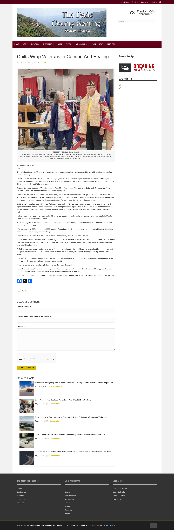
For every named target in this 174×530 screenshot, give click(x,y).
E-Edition (135, 2)
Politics (68, 503)
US (66, 488)
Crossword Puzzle (120, 488)
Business (68, 510)
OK (153, 525)
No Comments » (55, 386)
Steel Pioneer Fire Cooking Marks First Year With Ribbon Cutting (63, 400)
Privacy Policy (109, 525)
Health (67, 514)
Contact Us (125, 2)
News (25, 44)
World (67, 506)
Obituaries (111, 44)
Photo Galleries (119, 496)
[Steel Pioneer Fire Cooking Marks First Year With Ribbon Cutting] (26, 406)
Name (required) (24, 306)
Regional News (97, 44)
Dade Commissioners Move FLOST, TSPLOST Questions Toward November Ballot (70, 434)
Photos (69, 44)
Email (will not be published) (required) (34, 316)
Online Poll (117, 499)
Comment (21, 326)
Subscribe (144, 2)
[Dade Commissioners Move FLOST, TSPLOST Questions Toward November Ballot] (26, 440)
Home (16, 44)
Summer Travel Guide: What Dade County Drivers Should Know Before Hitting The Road (73, 452)
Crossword (81, 44)
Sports (59, 44)
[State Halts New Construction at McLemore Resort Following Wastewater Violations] (26, 423)
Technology (69, 499)
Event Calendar (119, 492)
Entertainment (70, 496)
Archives (154, 2)
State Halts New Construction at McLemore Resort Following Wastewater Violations (71, 417)
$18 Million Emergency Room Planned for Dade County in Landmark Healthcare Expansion (74, 383)
